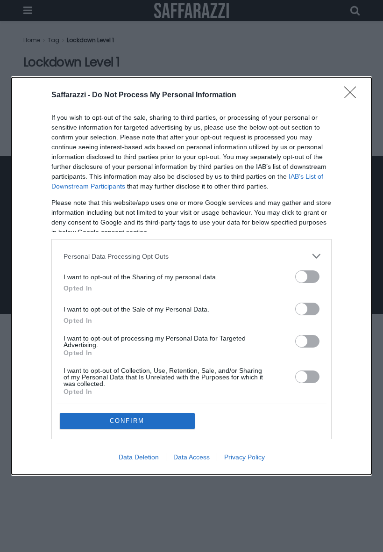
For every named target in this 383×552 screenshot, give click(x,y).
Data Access (191, 457)
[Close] (353, 95)
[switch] (307, 276)
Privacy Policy (244, 457)
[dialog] (191, 276)
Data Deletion (139, 457)
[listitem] (191, 256)
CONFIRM (127, 420)
